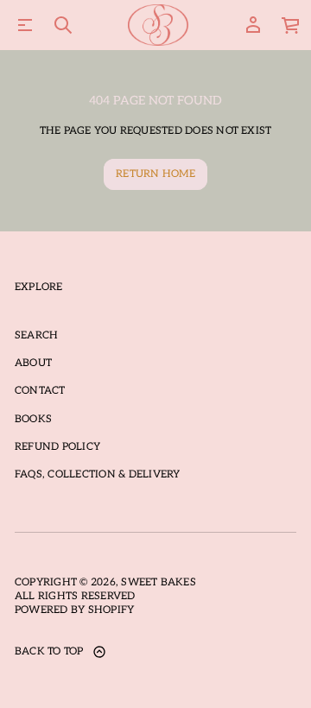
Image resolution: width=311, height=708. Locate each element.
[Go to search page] (63, 25)
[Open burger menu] (25, 25)
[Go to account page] (253, 25)
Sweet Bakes (158, 582)
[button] (63, 25)
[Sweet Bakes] (158, 25)
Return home (155, 174)
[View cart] (291, 25)
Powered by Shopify (74, 610)
